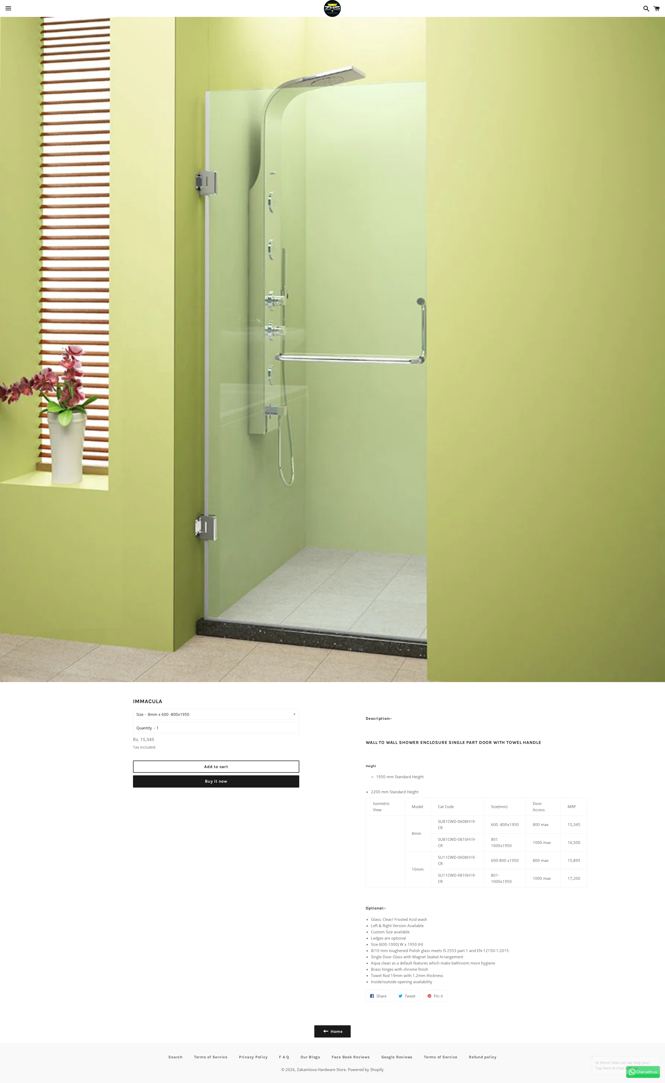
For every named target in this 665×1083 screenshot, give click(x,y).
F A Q (284, 1057)
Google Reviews (397, 1057)
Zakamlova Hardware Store (321, 1069)
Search (175, 1057)
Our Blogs (310, 1057)
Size (139, 714)
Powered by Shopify (366, 1069)
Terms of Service (211, 1057)
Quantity (144, 727)
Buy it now (216, 781)
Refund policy (483, 1057)
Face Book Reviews (351, 1057)
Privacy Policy (253, 1057)
